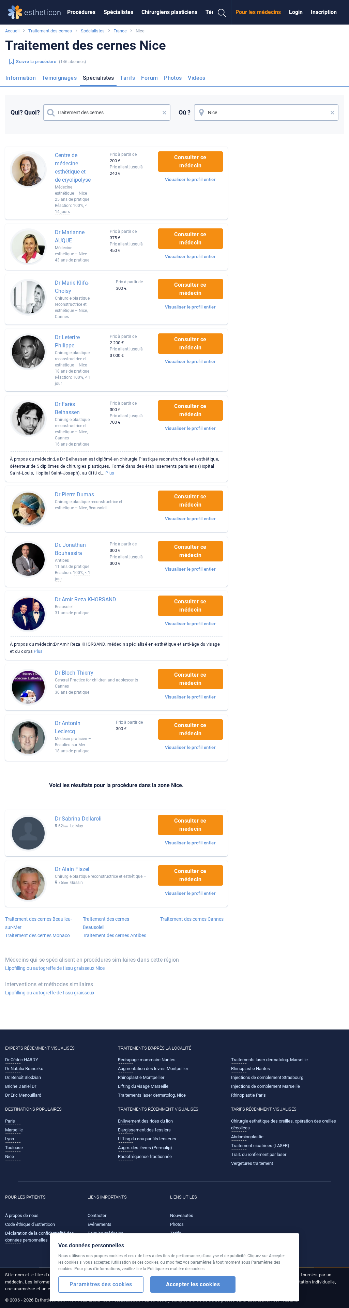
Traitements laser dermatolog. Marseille (269, 1059)
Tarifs (127, 78)
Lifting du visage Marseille (143, 1086)
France (120, 30)
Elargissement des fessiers (144, 1129)
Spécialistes (118, 12)
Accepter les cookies (193, 1284)
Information (20, 78)
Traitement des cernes (50, 30)
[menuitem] (81, 12)
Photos (173, 78)
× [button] (164, 112)
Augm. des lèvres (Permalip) (145, 1147)
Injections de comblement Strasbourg (267, 1077)
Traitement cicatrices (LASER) (260, 1145)
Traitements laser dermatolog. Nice (152, 1095)
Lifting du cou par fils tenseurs (147, 1138)
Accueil (12, 30)
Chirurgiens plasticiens (169, 12)
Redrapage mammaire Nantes (147, 1059)
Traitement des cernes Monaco (37, 935)
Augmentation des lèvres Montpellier (153, 1068)
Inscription (324, 12)
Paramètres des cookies (101, 1284)
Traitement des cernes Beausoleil (106, 923)
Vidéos (196, 78)
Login (296, 12)
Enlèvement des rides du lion (145, 1121)
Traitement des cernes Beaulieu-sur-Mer (38, 923)
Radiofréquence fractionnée (145, 1156)
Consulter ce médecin (190, 161)
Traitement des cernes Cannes (192, 919)
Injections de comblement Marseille (265, 1086)
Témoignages (59, 78)
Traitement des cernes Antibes (114, 935)
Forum (149, 78)
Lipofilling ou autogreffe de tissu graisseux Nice (55, 968)
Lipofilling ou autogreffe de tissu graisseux (49, 992)
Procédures (81, 12)
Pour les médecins (258, 12)
